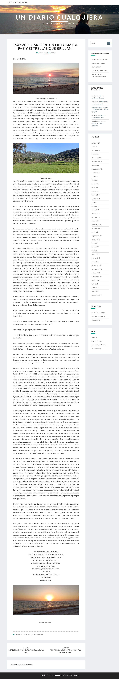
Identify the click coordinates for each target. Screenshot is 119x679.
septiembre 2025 (97, 169)
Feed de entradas (97, 341)
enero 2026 (95, 154)
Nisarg (76, 675)
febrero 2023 (96, 258)
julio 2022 (95, 284)
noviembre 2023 (97, 228)
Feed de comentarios (98, 345)
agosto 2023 (96, 239)
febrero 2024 (96, 217)
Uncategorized (37, 634)
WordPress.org (96, 348)
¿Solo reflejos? (96, 67)
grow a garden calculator (100, 107)
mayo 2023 (95, 247)
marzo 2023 (95, 254)
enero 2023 (95, 262)
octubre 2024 (96, 195)
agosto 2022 (96, 280)
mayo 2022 (95, 291)
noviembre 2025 (97, 161)
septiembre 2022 (97, 277)
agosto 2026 (96, 143)
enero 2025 (95, 191)
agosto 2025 (96, 173)
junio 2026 (95, 147)
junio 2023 (95, 243)
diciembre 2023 (96, 225)
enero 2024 (95, 221)
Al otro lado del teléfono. (100, 60)
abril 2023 (95, 251)
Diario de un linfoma (23, 634)
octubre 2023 (96, 232)
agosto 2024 (96, 199)
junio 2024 (95, 206)
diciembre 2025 (96, 158)
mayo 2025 (95, 184)
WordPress (64, 675)
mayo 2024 (95, 210)
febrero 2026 (96, 150)
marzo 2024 (95, 213)
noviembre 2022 (97, 269)
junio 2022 (95, 288)
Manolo (52, 52)
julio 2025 (95, 176)
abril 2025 (95, 187)
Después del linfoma (98, 312)
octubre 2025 (96, 165)
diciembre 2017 (96, 295)
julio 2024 (95, 202)
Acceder (94, 337)
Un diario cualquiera (17, 2)
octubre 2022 (96, 273)
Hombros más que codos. (100, 71)
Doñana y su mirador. (98, 63)
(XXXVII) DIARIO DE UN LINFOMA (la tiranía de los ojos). (26, 650)
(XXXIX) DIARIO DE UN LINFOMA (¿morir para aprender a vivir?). (65, 650)
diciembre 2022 (96, 265)
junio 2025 (95, 180)
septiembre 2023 (97, 236)
